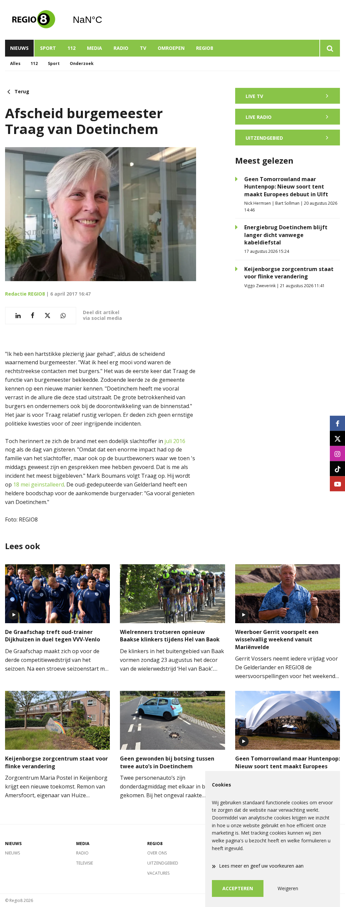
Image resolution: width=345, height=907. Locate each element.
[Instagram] (337, 453)
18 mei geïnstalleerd (38, 484)
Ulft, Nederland (104, 19)
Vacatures (158, 873)
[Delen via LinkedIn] (18, 315)
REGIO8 (204, 48)
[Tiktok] (337, 468)
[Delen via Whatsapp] (63, 315)
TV (143, 48)
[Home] (33, 19)
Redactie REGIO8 (25, 294)
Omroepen (171, 48)
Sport (48, 48)
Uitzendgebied (162, 863)
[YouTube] (337, 484)
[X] (337, 438)
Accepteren (237, 888)
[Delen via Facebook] (32, 315)
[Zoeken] (329, 48)
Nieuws (19, 48)
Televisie (84, 863)
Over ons (157, 853)
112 (71, 48)
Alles (15, 63)
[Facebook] (337, 423)
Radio (121, 48)
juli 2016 (174, 441)
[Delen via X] (47, 315)
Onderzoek (82, 63)
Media (94, 48)
